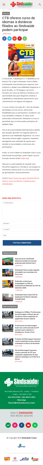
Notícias (10, 9)
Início (4, 9)
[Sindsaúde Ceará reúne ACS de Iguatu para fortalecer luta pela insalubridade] (7, 297)
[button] (40, 4)
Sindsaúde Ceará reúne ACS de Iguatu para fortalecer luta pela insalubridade (26, 297)
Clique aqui (25, 158)
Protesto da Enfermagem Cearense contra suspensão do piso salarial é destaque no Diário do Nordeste (28, 341)
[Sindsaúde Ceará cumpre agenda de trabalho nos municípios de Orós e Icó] (7, 272)
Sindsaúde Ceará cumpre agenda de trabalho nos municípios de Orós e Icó (27, 272)
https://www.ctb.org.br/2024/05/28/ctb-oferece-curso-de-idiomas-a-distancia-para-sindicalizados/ (21, 181)
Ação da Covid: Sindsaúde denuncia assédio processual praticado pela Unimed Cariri (26, 261)
